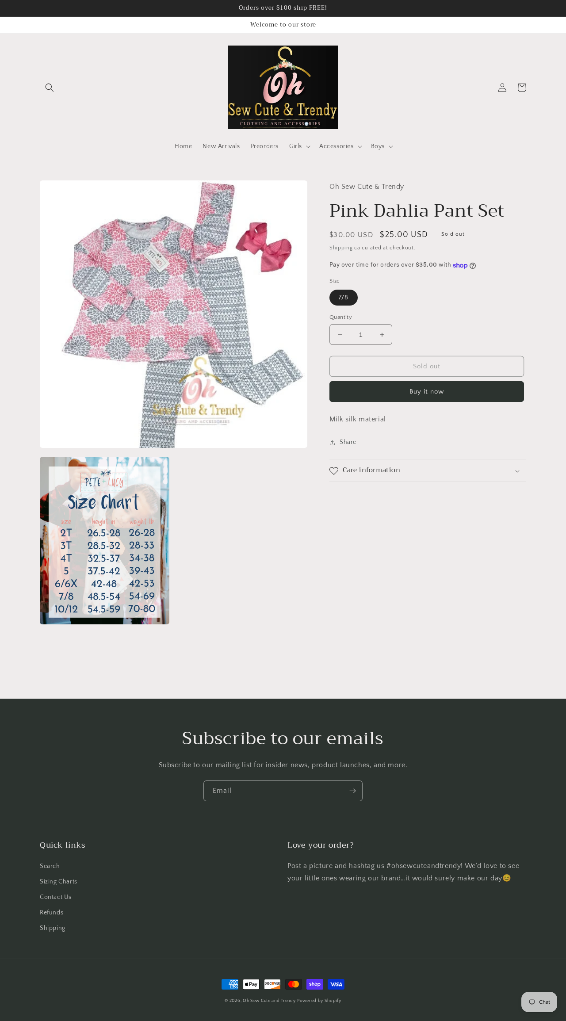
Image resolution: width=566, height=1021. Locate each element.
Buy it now (426, 392)
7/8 (343, 297)
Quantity (340, 317)
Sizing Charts (58, 881)
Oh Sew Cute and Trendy (269, 1000)
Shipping (341, 248)
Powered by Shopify (319, 1000)
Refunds (51, 912)
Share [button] (348, 442)
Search (50, 866)
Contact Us (56, 897)
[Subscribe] (352, 790)
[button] (49, 87)
